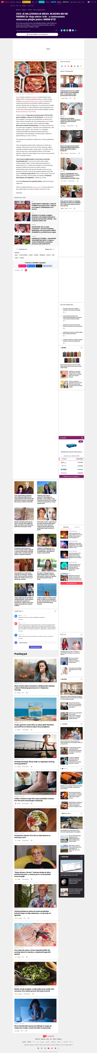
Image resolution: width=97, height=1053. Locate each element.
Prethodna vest (23, 249)
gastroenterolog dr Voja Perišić (26, 111)
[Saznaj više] (81, 348)
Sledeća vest (48, 249)
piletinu (25, 165)
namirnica (34, 97)
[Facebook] (62, 66)
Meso (17, 97)
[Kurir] (24, 1042)
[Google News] (77, 66)
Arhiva (62, 1044)
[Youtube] (71, 66)
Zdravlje (30, 9)
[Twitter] (68, 66)
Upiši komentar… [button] (23, 642)
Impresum (32, 1044)
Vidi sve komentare (35, 647)
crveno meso (37, 187)
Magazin (24, 9)
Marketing (26, 1044)
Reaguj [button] (17, 270)
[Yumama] (65, 1042)
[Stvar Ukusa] (72, 1042)
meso (16, 255)
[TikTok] (74, 66)
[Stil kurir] (38, 1042)
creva (16, 257)
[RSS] (81, 66)
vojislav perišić (23, 255)
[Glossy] (42, 1042)
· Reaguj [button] (66, 98)
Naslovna (18, 9)
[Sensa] (59, 1042)
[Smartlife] (53, 1042)
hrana (30, 255)
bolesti (47, 121)
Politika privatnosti (68, 1044)
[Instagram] (65, 66)
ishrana (36, 255)
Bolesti (48, 255)
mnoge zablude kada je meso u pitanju (32, 101)
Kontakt (36, 1044)
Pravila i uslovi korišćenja (44, 1044)
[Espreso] (29, 1042)
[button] (56, 30)
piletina (22, 257)
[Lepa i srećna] (47, 1042)
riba (53, 255)
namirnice (42, 255)
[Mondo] (5, 2)
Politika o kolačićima (55, 1044)
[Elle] (34, 1042)
